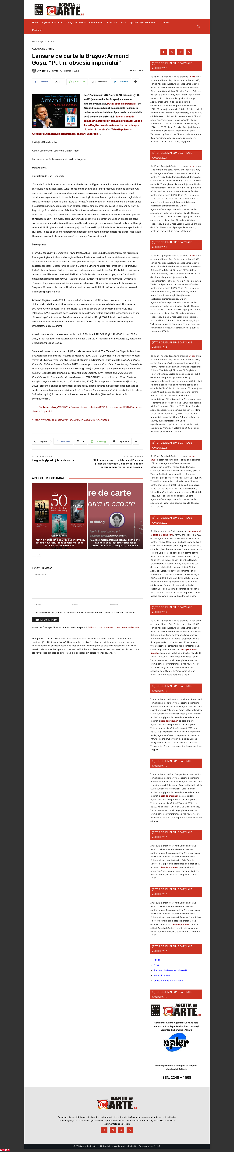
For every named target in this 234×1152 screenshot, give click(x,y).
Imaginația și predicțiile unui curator (53, 460)
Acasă (34, 41)
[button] (198, 26)
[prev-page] (34, 555)
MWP (158, 1146)
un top (192, 76)
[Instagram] (172, 52)
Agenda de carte (46, 41)
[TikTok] (180, 52)
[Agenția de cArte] (34, 71)
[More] (135, 82)
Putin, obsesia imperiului (121, 103)
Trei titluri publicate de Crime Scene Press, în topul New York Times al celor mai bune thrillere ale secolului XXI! (59, 542)
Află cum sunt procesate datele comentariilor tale (113, 627)
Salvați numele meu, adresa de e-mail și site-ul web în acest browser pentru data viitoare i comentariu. (86, 612)
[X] (189, 52)
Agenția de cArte (49, 71)
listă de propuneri (169, 721)
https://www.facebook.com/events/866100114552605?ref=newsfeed (70, 419)
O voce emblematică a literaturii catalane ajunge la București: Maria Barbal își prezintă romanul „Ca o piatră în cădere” (115, 542)
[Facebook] (163, 52)
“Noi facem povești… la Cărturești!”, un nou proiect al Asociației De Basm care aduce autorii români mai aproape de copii (118, 463)
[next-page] (39, 555)
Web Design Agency (144, 1146)
